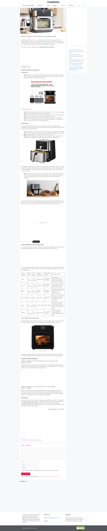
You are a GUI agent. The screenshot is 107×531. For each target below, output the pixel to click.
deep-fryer (35, 40)
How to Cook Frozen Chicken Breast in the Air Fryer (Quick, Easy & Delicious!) (76, 68)
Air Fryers (39, 5)
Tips (48, 5)
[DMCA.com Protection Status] (80, 529)
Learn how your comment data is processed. (49, 476)
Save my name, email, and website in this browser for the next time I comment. (40, 470)
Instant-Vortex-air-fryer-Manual (26, 241)
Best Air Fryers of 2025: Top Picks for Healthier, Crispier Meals (75, 56)
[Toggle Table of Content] (28, 67)
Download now (36, 241)
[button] (79, 5)
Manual (63, 5)
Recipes (55, 5)
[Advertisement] (43, 57)
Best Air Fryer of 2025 (28, 5)
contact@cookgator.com (53, 517)
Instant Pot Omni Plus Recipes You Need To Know (31, 439)
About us (71, 5)
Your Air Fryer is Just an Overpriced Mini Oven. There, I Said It (76, 51)
